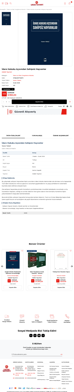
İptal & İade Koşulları (55, 374)
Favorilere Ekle (22, 250)
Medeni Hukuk (65, 383)
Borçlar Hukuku (65, 374)
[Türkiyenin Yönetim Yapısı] (61, 260)
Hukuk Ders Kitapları (67, 368)
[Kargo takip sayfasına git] (6, 3)
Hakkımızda (40, 366)
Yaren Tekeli (17, 80)
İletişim (39, 368)
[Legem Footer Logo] (6, 367)
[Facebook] (43, 335)
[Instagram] (35, 335)
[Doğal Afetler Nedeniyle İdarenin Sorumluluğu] (13, 260)
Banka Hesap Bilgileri (55, 380)
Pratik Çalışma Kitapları (65, 371)
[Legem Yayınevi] (37, 3)
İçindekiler (7, 89)
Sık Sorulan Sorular (54, 366)
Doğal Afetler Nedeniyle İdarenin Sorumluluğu (13, 272)
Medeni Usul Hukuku (67, 381)
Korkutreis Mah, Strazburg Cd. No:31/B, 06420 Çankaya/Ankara (19, 368)
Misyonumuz (40, 373)
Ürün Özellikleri (13, 135)
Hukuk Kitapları (65, 366)
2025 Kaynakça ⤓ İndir (43, 379)
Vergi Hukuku (65, 379)
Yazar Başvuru (40, 375)
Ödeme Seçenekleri (60, 135)
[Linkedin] (39, 335)
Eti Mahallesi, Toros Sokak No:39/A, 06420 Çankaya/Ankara (31, 368)
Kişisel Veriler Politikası (53, 377)
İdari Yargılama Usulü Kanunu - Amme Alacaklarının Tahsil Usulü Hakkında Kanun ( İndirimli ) (37, 272)
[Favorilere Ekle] (70, 102)
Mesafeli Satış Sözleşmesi (53, 369)
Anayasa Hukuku (66, 376)
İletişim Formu (40, 370)
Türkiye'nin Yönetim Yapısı (61, 272)
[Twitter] (30, 335)
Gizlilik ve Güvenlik (54, 372)
